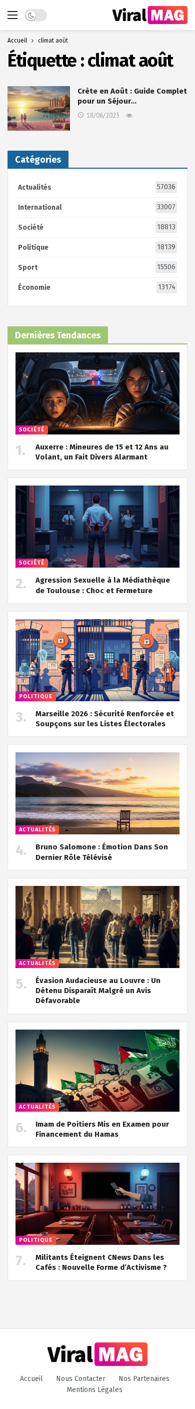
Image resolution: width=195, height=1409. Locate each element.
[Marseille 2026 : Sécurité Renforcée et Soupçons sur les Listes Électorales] (98, 660)
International (97, 207)
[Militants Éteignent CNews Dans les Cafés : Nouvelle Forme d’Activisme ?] (98, 1204)
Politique (97, 247)
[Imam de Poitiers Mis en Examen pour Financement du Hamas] (98, 1071)
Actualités (97, 187)
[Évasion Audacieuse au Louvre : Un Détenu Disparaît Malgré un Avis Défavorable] (98, 927)
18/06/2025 (103, 115)
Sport (97, 267)
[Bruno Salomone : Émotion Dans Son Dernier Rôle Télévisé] (98, 793)
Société (97, 227)
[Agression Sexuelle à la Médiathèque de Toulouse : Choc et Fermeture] (98, 527)
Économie (97, 287)
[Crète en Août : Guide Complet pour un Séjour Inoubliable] (39, 108)
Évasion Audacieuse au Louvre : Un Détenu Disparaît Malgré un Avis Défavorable (98, 991)
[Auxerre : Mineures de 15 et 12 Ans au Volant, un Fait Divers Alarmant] (98, 393)
